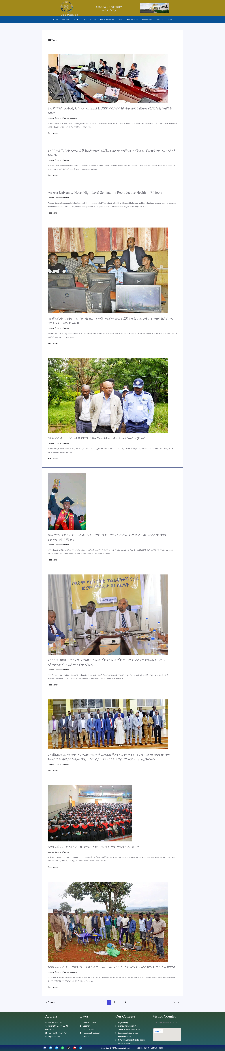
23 (124, 1002)
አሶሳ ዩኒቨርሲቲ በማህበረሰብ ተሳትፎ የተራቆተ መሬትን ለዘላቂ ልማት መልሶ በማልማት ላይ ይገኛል (111, 966)
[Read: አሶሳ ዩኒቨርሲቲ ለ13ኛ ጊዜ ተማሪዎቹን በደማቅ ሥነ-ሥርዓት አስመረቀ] (90, 813)
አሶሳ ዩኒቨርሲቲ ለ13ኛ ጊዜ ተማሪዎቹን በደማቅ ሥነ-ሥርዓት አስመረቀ (93, 846)
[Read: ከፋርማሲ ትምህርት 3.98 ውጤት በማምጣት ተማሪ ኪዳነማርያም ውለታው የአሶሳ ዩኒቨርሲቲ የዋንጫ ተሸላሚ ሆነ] (67, 501)
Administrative (106, 20)
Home (55, 20)
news (66, 118)
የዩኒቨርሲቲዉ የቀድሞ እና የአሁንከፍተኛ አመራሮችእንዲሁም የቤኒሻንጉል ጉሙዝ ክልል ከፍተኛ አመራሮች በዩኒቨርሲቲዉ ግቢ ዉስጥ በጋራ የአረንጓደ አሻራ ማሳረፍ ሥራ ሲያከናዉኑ (109, 756)
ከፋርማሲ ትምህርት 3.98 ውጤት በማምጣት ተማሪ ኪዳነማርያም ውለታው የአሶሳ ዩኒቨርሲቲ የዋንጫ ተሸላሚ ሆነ (108, 537)
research (73, 118)
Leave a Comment (55, 118)
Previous (50, 1002)
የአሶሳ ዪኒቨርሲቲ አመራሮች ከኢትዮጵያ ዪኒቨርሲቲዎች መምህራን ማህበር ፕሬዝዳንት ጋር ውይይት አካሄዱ (112, 152)
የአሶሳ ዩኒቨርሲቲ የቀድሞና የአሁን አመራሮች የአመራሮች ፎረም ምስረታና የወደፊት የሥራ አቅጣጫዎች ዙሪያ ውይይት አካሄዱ (106, 662)
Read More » (53, 133)
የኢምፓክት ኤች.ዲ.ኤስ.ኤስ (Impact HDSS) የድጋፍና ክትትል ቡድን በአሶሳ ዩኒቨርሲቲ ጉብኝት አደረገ (110, 110)
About (64, 20)
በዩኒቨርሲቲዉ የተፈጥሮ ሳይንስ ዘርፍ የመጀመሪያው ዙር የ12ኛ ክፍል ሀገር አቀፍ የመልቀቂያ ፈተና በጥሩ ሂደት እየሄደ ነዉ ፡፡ (110, 320)
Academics (89, 20)
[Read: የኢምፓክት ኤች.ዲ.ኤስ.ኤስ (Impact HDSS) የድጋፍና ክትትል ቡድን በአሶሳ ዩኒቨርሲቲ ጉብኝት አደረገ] (108, 79)
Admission (131, 20)
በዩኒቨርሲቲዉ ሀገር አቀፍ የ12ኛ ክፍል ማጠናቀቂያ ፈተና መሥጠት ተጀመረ (96, 438)
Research (146, 20)
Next (176, 1002)
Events (120, 20)
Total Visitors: (164, 1022)
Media (169, 20)
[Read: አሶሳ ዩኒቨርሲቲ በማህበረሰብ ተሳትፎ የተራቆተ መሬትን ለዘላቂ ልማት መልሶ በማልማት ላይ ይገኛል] (108, 922)
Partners (159, 20)
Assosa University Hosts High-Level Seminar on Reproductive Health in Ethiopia (105, 192)
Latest (75, 20)
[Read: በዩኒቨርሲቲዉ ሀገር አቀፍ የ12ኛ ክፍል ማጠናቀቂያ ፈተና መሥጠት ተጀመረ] (108, 395)
